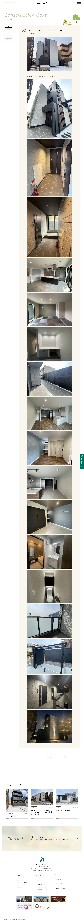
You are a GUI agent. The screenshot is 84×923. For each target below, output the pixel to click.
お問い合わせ (58, 879)
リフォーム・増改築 (22, 882)
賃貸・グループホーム (22, 885)
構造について (20, 880)
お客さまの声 (20, 887)
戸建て (8, 29)
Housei (42, 3)
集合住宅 (8, 33)
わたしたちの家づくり (22, 875)
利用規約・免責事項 (59, 888)
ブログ (56, 875)
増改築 (8, 39)
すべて (8, 26)
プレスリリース (41, 891)
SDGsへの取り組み (42, 889)
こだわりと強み (21, 877)
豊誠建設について (41, 884)
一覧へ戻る (49, 757)
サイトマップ (58, 884)
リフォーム (8, 36)
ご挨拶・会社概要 (41, 887)
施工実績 (38, 875)
